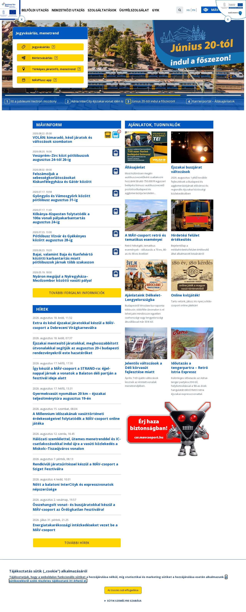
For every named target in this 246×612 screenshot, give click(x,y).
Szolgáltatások (102, 10)
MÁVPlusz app (42, 80)
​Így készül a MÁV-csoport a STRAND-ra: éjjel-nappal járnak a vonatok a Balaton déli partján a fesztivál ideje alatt (74, 373)
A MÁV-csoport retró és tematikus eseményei (145, 237)
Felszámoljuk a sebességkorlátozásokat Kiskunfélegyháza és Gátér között (62, 177)
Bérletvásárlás (42, 58)
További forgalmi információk (77, 293)
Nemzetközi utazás (68, 10)
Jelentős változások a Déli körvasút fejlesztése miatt (143, 367)
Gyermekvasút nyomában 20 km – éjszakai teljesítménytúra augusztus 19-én (69, 396)
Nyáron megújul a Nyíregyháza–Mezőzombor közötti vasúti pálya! (62, 278)
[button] (179, 10)
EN (193, 10)
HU (188, 10)
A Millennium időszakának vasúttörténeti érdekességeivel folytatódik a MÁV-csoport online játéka (76, 418)
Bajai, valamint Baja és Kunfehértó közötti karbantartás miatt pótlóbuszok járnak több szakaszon (63, 258)
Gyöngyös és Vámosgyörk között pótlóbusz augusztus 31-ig (61, 197)
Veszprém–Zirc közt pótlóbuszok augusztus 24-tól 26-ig (61, 157)
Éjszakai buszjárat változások (186, 169)
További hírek (76, 543)
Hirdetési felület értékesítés (185, 237)
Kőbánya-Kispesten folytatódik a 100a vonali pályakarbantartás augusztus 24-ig (61, 218)
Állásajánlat (135, 167)
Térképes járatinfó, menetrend (54, 69)
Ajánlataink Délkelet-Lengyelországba (143, 297)
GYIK (155, 10)
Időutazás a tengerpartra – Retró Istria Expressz (189, 367)
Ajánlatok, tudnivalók (154, 124)
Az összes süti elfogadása (123, 590)
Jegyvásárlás (41, 47)
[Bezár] (21, 19)
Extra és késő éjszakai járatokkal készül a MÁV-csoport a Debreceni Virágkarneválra (74, 325)
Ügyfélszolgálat (134, 10)
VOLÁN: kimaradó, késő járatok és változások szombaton (62, 139)
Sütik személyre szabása (124, 600)
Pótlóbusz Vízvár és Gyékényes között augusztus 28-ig (59, 238)
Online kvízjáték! (185, 295)
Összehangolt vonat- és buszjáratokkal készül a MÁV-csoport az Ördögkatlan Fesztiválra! (74, 507)
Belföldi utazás (35, 10)
